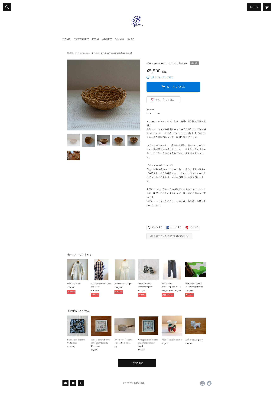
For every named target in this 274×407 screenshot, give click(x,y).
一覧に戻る (137, 363)
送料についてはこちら (162, 77)
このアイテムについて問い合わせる (171, 236)
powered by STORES (134, 383)
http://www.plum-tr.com (209, 383)
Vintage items (84, 53)
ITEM (95, 39)
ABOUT (107, 39)
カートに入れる (176, 86)
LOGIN (254, 7)
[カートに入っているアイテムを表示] (267, 7)
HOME (66, 39)
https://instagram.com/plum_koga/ (202, 383)
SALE (130, 39)
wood (97, 53)
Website (119, 39)
